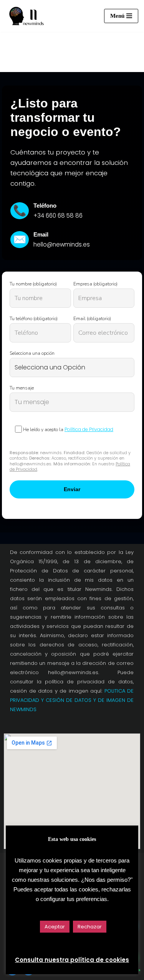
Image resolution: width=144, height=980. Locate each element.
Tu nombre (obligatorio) (33, 284)
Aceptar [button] (55, 926)
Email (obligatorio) (92, 318)
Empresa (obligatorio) (95, 284)
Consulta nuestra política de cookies (72, 960)
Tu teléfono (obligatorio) (34, 318)
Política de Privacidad (89, 429)
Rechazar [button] (90, 926)
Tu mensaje (22, 388)
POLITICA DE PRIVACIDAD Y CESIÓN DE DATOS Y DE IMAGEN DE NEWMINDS (72, 700)
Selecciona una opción (32, 353)
